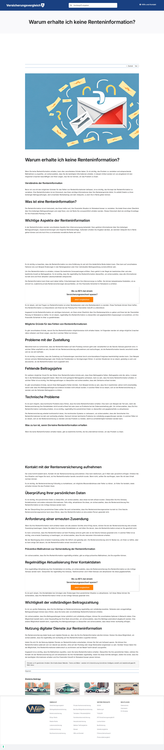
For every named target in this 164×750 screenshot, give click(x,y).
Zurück (130, 66)
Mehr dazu (30, 665)
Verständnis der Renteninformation (43, 183)
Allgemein (28, 671)
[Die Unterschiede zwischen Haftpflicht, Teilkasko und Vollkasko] (126, 683)
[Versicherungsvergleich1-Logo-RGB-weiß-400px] (25, 4)
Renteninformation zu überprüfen (84, 315)
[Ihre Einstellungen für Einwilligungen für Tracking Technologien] (3, 746)
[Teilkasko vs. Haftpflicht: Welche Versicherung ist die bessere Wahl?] (37, 683)
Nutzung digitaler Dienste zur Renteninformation (63, 628)
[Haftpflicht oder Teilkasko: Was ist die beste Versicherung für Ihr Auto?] (96, 683)
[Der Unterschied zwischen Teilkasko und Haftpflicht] (67, 683)
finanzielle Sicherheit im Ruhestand (95, 284)
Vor (136, 66)
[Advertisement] (82, 47)
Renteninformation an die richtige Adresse (40, 505)
